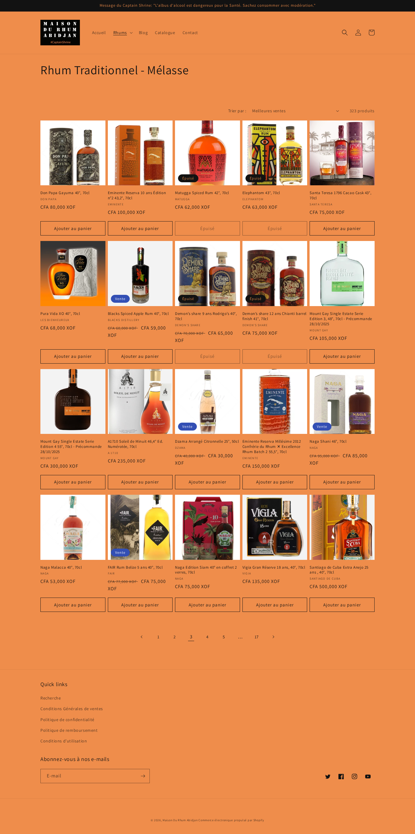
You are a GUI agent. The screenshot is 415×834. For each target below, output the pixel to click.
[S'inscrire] (142, 776)
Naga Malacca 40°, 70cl (61, 567)
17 (257, 637)
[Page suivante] (273, 637)
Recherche (50, 698)
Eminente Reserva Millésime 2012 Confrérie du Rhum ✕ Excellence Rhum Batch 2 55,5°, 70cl (271, 446)
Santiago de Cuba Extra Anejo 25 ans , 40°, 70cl (339, 570)
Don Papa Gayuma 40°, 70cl (65, 192)
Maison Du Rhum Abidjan (180, 820)
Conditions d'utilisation (63, 741)
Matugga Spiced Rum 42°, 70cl (202, 192)
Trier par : (237, 110)
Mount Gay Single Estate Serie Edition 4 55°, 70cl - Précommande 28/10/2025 (71, 446)
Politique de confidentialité (67, 719)
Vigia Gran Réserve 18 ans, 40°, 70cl (273, 567)
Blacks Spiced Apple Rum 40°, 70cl (138, 313)
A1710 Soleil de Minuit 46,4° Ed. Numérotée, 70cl (135, 444)
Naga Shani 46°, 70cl (328, 441)
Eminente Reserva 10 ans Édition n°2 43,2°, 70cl (137, 195)
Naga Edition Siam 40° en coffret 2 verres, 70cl (206, 570)
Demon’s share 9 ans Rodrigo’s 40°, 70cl (206, 316)
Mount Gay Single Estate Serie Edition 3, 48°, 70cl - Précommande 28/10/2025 (341, 318)
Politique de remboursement (69, 730)
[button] (122, 32)
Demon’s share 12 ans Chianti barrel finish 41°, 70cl (274, 316)
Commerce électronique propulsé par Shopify (231, 820)
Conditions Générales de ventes (71, 708)
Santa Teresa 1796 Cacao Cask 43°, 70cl (340, 195)
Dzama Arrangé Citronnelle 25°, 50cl (207, 441)
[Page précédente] (142, 637)
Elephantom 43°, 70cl (261, 192)
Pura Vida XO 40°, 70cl (60, 313)
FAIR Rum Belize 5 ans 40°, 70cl (135, 567)
